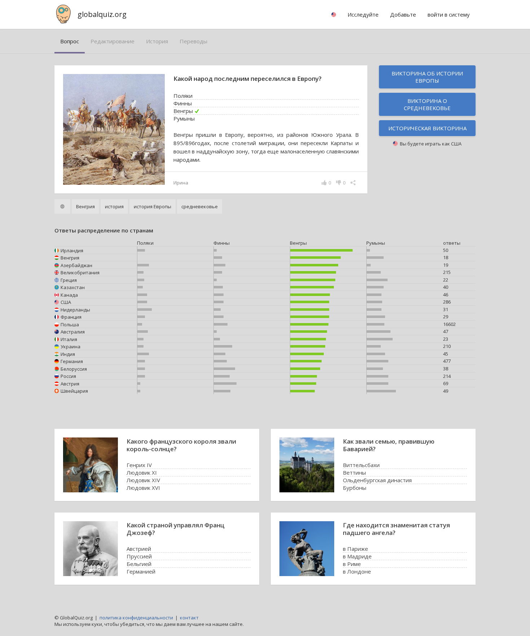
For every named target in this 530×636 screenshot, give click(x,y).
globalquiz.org (102, 14)
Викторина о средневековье (427, 104)
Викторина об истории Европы (427, 77)
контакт (189, 617)
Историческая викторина (427, 128)
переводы (193, 41)
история (157, 41)
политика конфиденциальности (136, 617)
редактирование (112, 41)
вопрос (69, 41)
